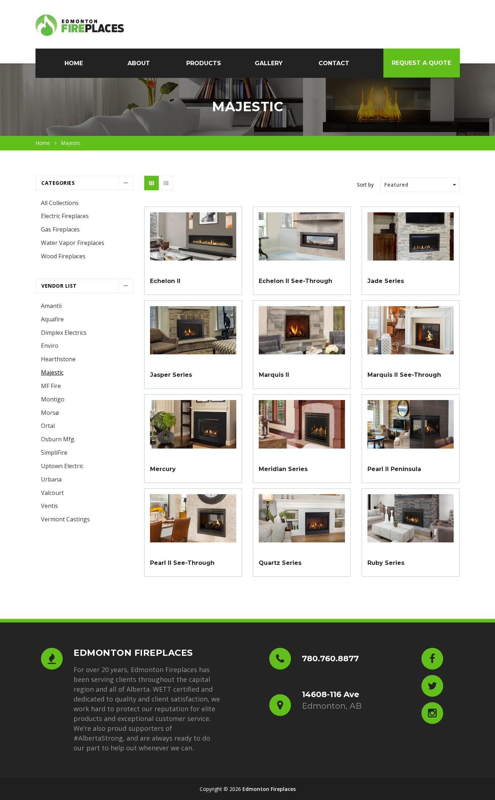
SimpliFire (54, 453)
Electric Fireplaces (65, 216)
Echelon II (165, 281)
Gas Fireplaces (60, 229)
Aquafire (52, 319)
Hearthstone (58, 359)
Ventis (49, 506)
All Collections (60, 203)
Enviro (49, 346)
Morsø (50, 413)
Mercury (163, 469)
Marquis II (274, 374)
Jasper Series (171, 374)
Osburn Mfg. (58, 439)
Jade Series (385, 281)
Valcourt (52, 493)
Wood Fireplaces (63, 256)
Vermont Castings (65, 519)
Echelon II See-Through (295, 281)
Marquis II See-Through (404, 374)
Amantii (51, 306)
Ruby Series (385, 562)
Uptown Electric (62, 466)
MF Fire (51, 386)
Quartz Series (280, 562)
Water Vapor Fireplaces (72, 243)
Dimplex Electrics (64, 333)
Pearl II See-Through (182, 562)
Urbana (51, 479)
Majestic (52, 372)
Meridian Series (283, 469)
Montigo (53, 399)
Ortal (48, 426)
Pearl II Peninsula (394, 469)
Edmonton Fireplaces (269, 789)
